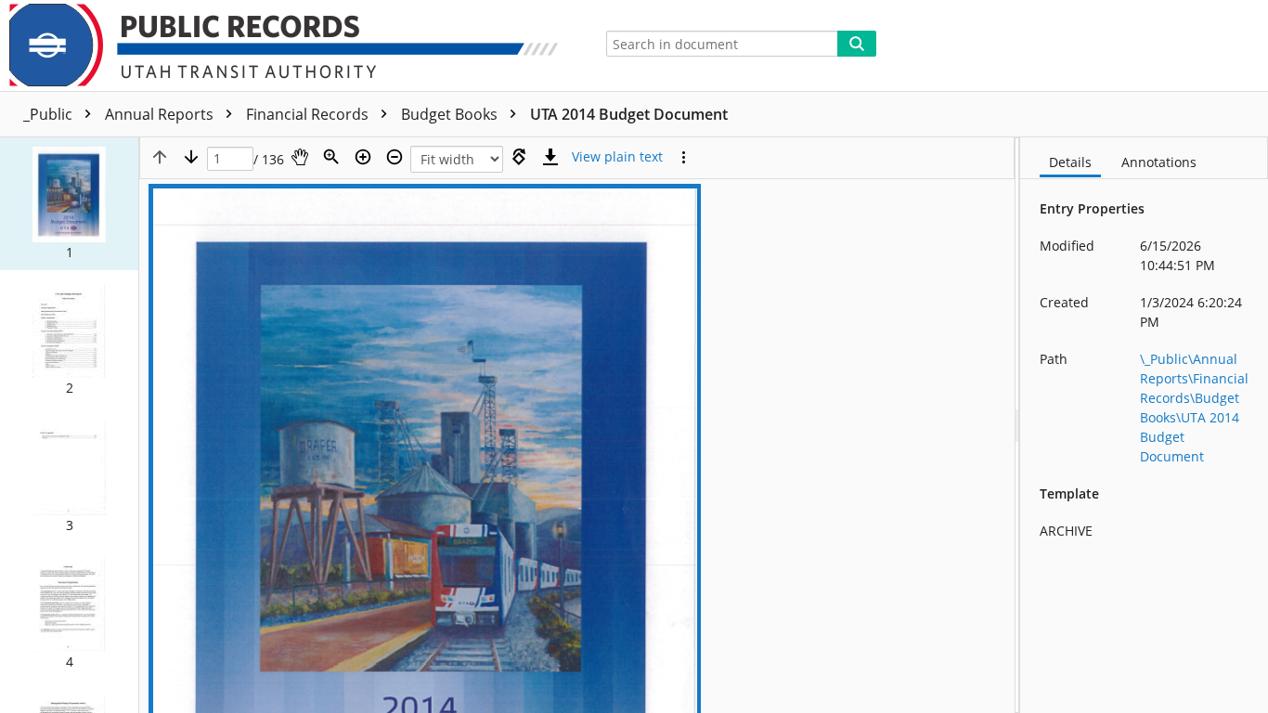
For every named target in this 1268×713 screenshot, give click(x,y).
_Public (49, 114)
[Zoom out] (394, 157)
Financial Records (309, 114)
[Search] (856, 44)
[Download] (550, 157)
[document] (1144, 425)
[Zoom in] (363, 157)
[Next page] (191, 157)
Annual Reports (161, 114)
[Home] (292, 45)
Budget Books (451, 114)
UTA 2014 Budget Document (629, 114)
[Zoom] (331, 157)
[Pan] (300, 157)
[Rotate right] (519, 157)
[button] (69, 203)
